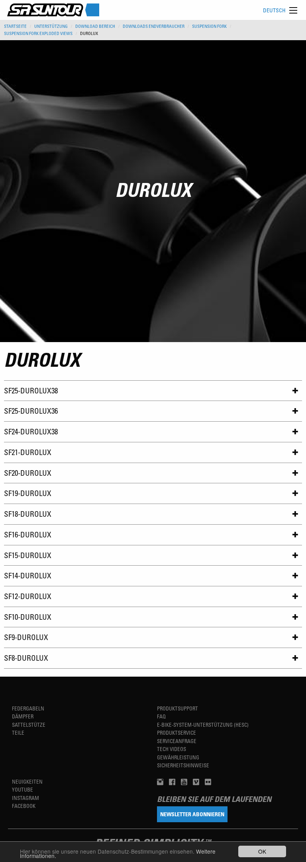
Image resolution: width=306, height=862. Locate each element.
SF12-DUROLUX (27, 596)
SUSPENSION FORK (209, 26)
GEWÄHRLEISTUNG (178, 757)
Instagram (25, 797)
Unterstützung (51, 26)
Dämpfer (22, 716)
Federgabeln (28, 708)
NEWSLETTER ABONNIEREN (192, 814)
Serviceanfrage (176, 740)
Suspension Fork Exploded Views (38, 33)
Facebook (23, 805)
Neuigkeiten (27, 781)
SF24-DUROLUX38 (31, 431)
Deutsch (274, 10)
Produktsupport (177, 708)
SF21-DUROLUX (27, 452)
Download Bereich (95, 26)
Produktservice (176, 732)
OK (262, 851)
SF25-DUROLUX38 (31, 390)
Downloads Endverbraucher (153, 26)
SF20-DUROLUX (27, 472)
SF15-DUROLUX (27, 555)
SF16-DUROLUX (27, 534)
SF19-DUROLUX (27, 493)
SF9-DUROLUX (26, 637)
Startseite (15, 26)
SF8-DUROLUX (26, 657)
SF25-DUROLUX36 (31, 410)
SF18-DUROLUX (27, 513)
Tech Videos (171, 748)
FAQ (161, 716)
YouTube (22, 789)
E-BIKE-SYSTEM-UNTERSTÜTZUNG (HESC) (203, 724)
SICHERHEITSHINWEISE (183, 765)
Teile (18, 732)
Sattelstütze (28, 724)
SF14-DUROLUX (27, 575)
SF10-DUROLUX (27, 616)
